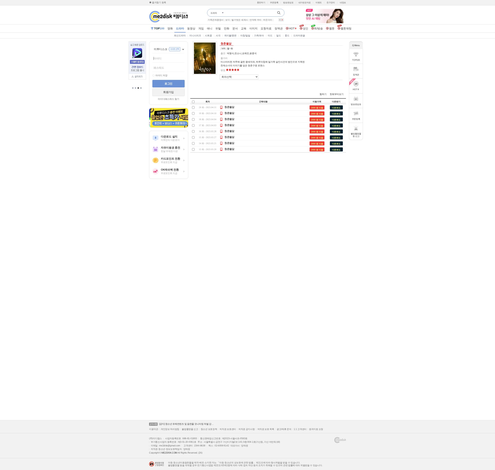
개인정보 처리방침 (170, 429)
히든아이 (267, 20)
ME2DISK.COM (169, 452)
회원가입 (168, 92)
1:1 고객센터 (300, 429)
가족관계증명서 (216, 20)
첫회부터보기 (337, 94)
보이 (227, 20)
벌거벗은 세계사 (239, 20)
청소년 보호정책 (209, 429)
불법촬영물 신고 (190, 429)
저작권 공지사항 (246, 429)
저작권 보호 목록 (265, 429)
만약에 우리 (255, 20)
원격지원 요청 (316, 429)
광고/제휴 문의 (284, 429)
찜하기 (323, 94)
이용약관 (153, 429)
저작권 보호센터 (227, 429)
